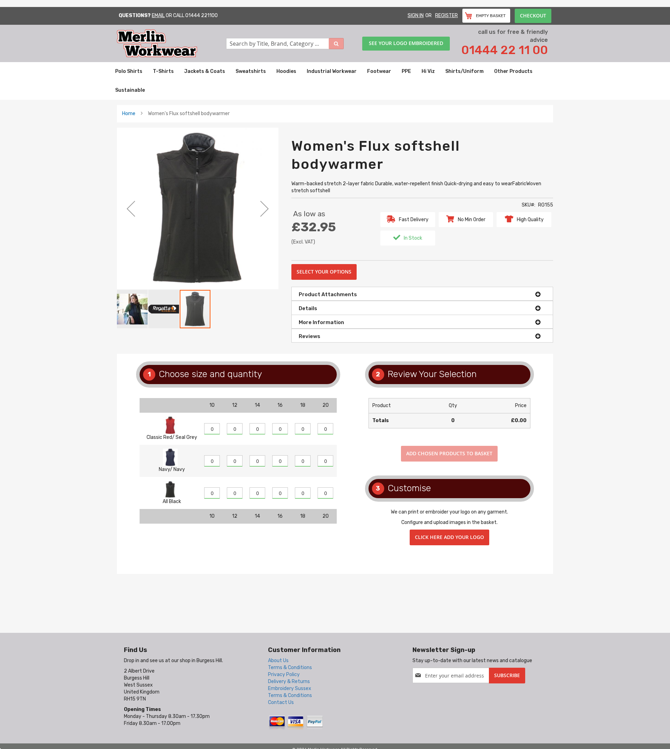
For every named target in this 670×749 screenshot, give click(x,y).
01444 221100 (201, 15)
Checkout (533, 15)
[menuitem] (129, 71)
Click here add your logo (449, 537)
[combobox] (285, 43)
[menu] (335, 81)
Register (446, 15)
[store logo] (171, 43)
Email (158, 15)
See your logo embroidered (406, 43)
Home (128, 114)
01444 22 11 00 (504, 50)
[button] (131, 208)
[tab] (422, 294)
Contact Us (281, 702)
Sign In (416, 15)
